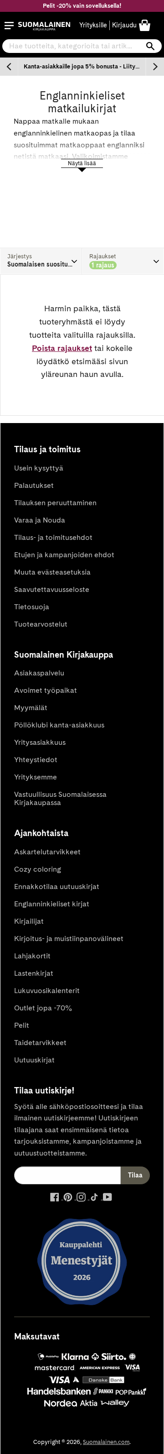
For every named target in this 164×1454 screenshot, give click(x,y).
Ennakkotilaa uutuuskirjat (56, 886)
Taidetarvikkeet (40, 1042)
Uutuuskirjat (34, 1060)
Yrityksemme (35, 777)
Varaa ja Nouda (39, 520)
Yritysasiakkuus (40, 742)
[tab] (41, 261)
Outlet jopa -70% (43, 1008)
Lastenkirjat (33, 973)
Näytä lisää (82, 163)
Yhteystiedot (35, 759)
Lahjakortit (32, 956)
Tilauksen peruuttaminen (55, 502)
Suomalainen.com (106, 1441)
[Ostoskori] (144, 25)
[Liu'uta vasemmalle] (9, 67)
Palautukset (34, 485)
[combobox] (82, 46)
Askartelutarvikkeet (47, 851)
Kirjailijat (29, 921)
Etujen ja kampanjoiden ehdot (64, 554)
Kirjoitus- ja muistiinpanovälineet (68, 938)
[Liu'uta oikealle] (155, 67)
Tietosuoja (31, 606)
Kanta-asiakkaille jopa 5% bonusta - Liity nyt (84, 66)
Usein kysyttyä (38, 468)
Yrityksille (93, 25)
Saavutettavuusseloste (51, 589)
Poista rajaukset (62, 348)
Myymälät (30, 707)
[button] (9, 25)
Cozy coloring (37, 869)
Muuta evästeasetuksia (52, 572)
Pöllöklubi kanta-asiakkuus (59, 725)
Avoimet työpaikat (45, 690)
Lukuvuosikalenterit (47, 990)
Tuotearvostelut (40, 624)
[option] (82, 67)
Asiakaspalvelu (39, 673)
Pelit (21, 1025)
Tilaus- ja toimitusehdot (53, 537)
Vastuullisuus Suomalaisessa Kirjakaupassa (60, 798)
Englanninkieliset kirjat (51, 904)
